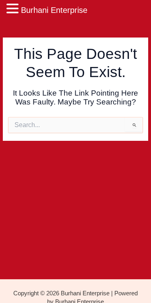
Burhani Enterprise (54, 10)
